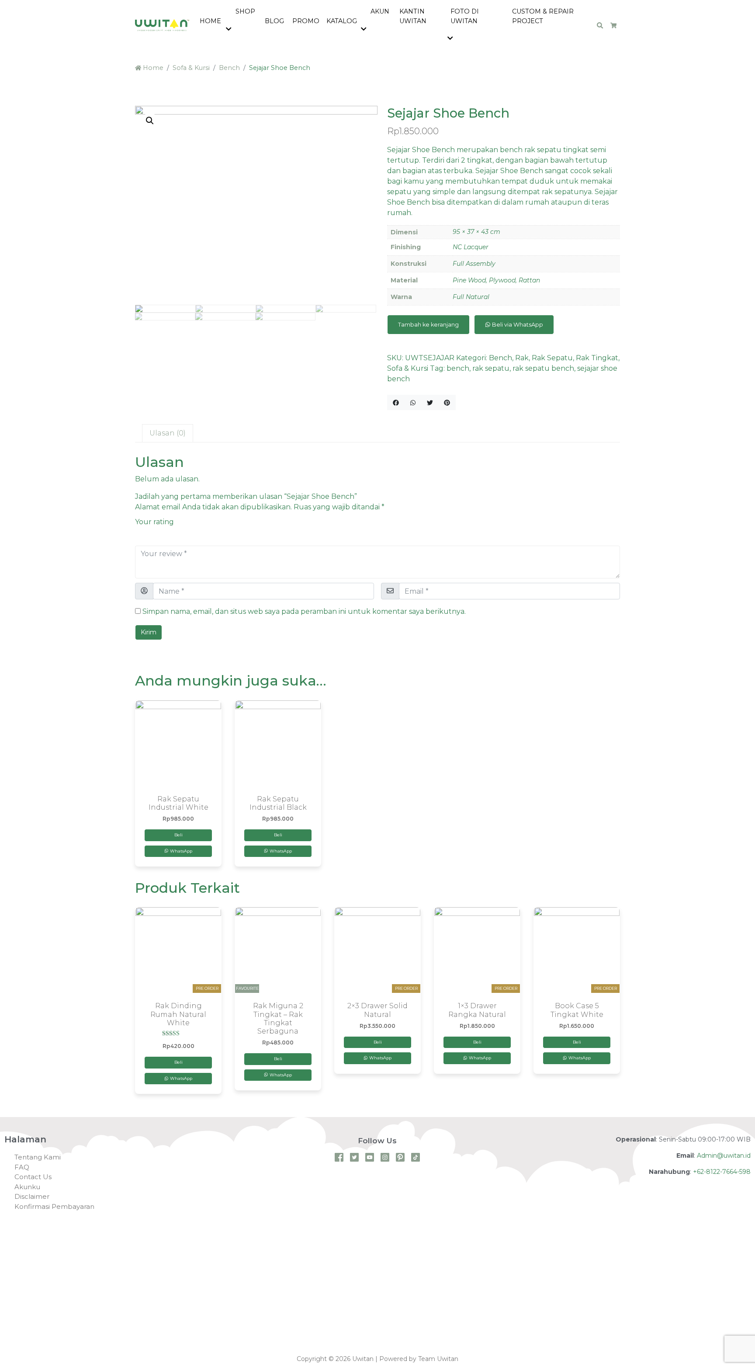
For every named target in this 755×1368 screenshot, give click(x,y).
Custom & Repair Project (543, 16)
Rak (522, 358)
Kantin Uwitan (412, 16)
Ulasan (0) (167, 433)
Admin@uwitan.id (724, 1155)
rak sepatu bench (543, 368)
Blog (274, 21)
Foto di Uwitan (464, 16)
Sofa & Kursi (191, 68)
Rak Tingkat (597, 358)
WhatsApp (180, 851)
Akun (379, 11)
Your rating (154, 522)
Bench (229, 68)
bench (458, 368)
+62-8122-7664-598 (722, 1172)
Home (210, 21)
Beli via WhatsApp (517, 324)
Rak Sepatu (552, 358)
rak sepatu (490, 368)
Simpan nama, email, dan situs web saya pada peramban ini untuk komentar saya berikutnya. (304, 611)
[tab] (167, 433)
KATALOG (341, 21)
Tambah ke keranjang (428, 324)
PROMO (305, 21)
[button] (230, 29)
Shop (244, 11)
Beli (178, 834)
